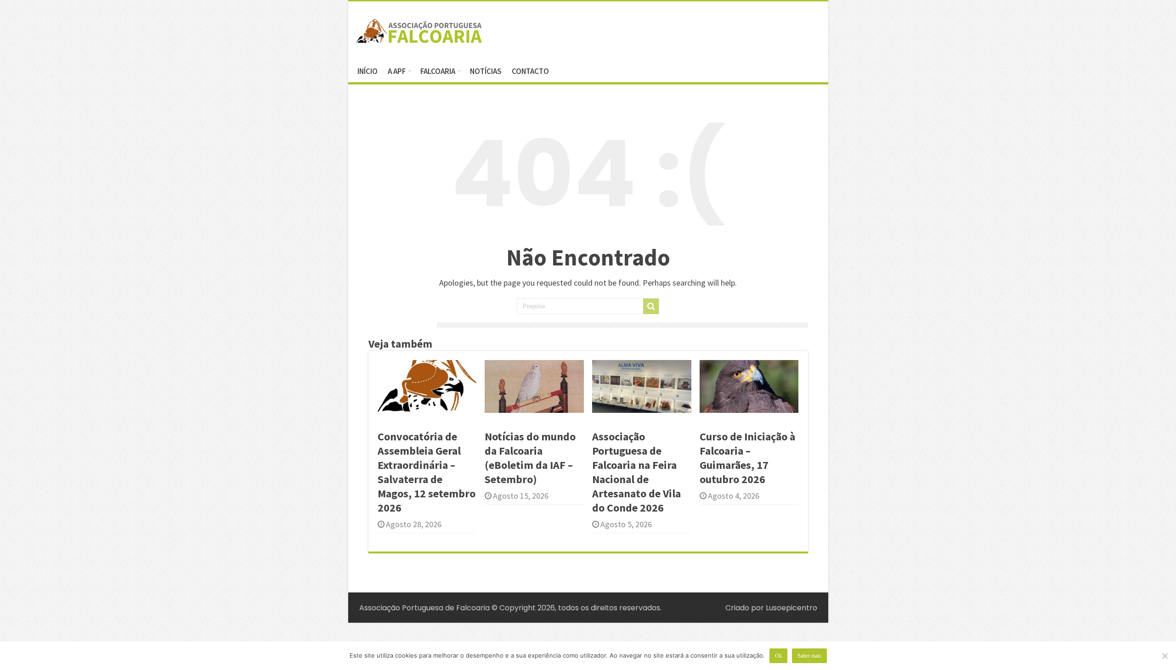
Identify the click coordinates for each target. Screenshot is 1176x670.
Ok (778, 656)
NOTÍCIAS (486, 71)
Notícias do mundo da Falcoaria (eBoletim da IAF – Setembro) (530, 457)
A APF (397, 71)
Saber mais (809, 656)
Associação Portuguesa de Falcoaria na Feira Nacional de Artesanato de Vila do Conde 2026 (636, 472)
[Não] (1164, 655)
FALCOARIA (437, 71)
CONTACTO (530, 71)
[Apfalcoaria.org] (419, 29)
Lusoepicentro (791, 607)
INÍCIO (367, 71)
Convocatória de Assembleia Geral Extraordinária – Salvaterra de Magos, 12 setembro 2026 (426, 472)
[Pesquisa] (651, 306)
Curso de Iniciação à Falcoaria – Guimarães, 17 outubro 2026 (747, 457)
